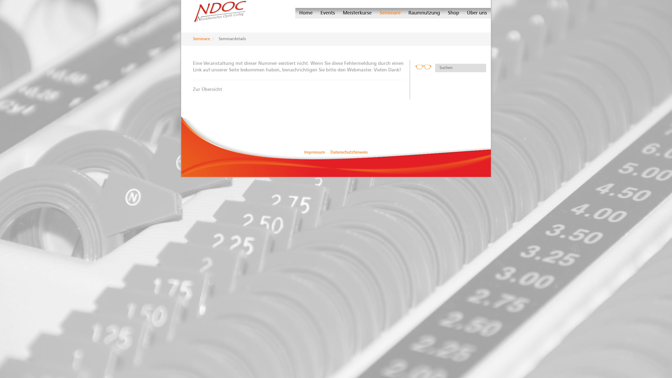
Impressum (314, 152)
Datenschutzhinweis (349, 152)
